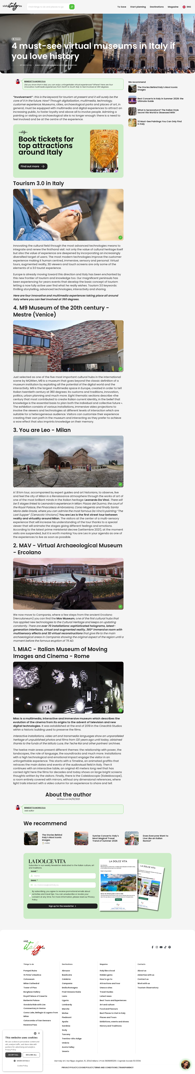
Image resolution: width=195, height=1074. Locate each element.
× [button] (39, 1033)
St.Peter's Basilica (32, 975)
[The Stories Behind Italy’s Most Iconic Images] (133, 88)
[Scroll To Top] (190, 1071)
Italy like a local (107, 970)
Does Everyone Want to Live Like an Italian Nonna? (155, 838)
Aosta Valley (68, 1047)
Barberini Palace (31, 1000)
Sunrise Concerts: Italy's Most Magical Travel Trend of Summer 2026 (105, 838)
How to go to (106, 979)
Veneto (65, 1051)
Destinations (157, 6)
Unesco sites (106, 987)
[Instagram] (157, 947)
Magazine (173, 6)
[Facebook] (152, 947)
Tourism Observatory (148, 987)
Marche (65, 1009)
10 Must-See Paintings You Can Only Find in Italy (160, 122)
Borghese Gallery (31, 992)
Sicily (64, 1030)
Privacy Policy (69, 1067)
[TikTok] (165, 947)
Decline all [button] (31, 1055)
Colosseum (28, 979)
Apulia (65, 1021)
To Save (121, 6)
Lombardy (67, 1004)
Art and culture (107, 1004)
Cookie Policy (85, 1067)
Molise (65, 1013)
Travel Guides (106, 992)
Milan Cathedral (31, 983)
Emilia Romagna (70, 987)
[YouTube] (161, 947)
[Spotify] (169, 947)
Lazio (64, 996)
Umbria (65, 1042)
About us (142, 970)
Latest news (106, 996)
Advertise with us (146, 975)
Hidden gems (106, 975)
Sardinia (66, 1026)
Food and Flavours (109, 1009)
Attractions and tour (110, 983)
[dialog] (22, 1050)
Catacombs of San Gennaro (37, 1020)
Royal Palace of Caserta (35, 996)
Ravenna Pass (30, 1024)
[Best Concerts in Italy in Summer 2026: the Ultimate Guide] (133, 100)
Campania (67, 983)
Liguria (65, 1000)
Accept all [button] (13, 1055)
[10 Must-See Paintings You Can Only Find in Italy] (133, 123)
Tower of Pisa (30, 987)
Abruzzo (66, 970)
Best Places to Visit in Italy (112, 1013)
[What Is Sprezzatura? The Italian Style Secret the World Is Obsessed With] (133, 111)
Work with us (144, 983)
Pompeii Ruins (30, 970)
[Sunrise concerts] (81, 838)
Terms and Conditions (105, 1067)
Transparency (126, 1067)
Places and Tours (108, 1017)
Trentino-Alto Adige (72, 1038)
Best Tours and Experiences (113, 1000)
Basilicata (67, 975)
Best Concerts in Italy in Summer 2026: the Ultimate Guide (160, 100)
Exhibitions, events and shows (114, 1021)
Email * (34, 880)
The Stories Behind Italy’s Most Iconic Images (158, 88)
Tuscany (66, 1034)
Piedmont (67, 1017)
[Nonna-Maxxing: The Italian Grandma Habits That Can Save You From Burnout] (132, 838)
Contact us (143, 979)
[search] (72, 6)
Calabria (66, 979)
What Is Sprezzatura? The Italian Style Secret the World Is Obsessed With (158, 111)
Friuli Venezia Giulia (71, 992)
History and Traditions (111, 1026)
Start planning (138, 6)
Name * (34, 871)
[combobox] (35, 1033)
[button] (22, 1061)
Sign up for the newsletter (61, 906)
